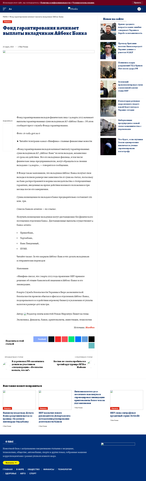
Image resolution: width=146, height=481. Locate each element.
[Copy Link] (62, 40)
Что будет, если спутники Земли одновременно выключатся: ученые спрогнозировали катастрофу (130, 145)
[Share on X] (10, 40)
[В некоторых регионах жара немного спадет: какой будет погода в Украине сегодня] (108, 108)
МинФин (90, 327)
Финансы (7, 21)
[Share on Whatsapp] (26, 40)
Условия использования (83, 2)
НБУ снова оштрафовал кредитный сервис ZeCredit (125, 414)
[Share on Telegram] (52, 40)
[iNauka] (73, 9)
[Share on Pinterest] (21, 40)
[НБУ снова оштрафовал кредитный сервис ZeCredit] (126, 400)
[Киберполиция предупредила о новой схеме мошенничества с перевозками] (108, 127)
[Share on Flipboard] (15, 40)
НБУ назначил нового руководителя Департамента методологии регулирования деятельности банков (54, 417)
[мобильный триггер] (5, 9)
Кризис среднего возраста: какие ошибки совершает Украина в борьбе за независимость (130, 29)
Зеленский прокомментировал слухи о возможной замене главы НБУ (130, 86)
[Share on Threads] (57, 40)
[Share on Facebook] (5, 40)
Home (5, 17)
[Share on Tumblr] (36, 40)
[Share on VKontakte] (46, 40)
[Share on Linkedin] (31, 40)
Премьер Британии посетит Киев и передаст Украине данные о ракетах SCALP (130, 48)
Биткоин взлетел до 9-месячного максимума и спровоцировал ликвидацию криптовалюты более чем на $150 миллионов (89, 397)
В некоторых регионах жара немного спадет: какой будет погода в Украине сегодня (129, 105)
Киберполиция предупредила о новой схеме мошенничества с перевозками (129, 125)
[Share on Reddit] (41, 40)
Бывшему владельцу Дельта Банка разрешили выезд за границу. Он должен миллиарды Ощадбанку (18, 417)
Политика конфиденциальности (55, 2)
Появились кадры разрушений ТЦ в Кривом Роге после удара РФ (130, 65)
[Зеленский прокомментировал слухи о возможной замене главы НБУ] (108, 89)
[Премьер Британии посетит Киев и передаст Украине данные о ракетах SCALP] (108, 50)
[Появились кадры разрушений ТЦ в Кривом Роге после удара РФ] (108, 69)
